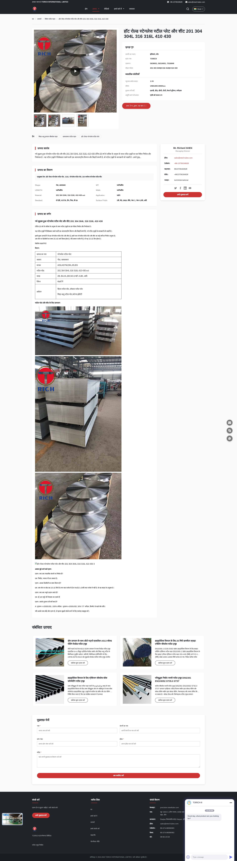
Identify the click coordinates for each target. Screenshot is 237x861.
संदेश (39, 752)
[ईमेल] (230, 423)
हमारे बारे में (118, 9)
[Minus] (230, 802)
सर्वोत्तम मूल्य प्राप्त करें (78, 663)
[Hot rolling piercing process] (75, 71)
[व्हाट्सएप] (230, 438)
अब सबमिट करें (118, 775)
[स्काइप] (230, 431)
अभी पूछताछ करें (182, 195)
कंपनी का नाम (124, 726)
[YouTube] (189, 188)
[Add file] (188, 857)
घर (33, 19)
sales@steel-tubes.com (196, 2)
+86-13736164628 (181, 163)
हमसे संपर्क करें (94, 829)
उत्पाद (94, 9)
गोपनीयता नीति (94, 841)
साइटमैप (93, 835)
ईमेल (122, 739)
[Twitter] (175, 188)
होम (86, 9)
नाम (38, 726)
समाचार (132, 9)
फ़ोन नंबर (40, 739)
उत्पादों (39, 19)
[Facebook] (180, 188)
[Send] (231, 857)
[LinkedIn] (185, 188)
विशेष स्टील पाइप (50, 19)
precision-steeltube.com (169, 807)
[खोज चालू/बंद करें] (188, 9)
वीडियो (106, 9)
